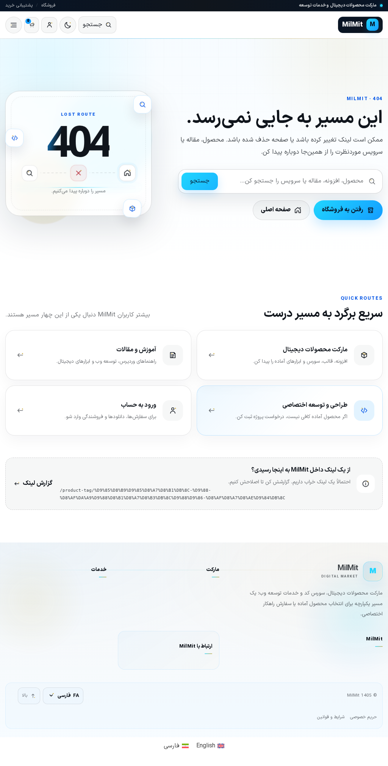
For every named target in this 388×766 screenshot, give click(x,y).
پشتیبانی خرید (19, 5)
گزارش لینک (37, 483)
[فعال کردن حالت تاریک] (67, 25)
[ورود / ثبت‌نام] (49, 25)
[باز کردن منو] (13, 25)
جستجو (200, 181)
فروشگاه (48, 5)
